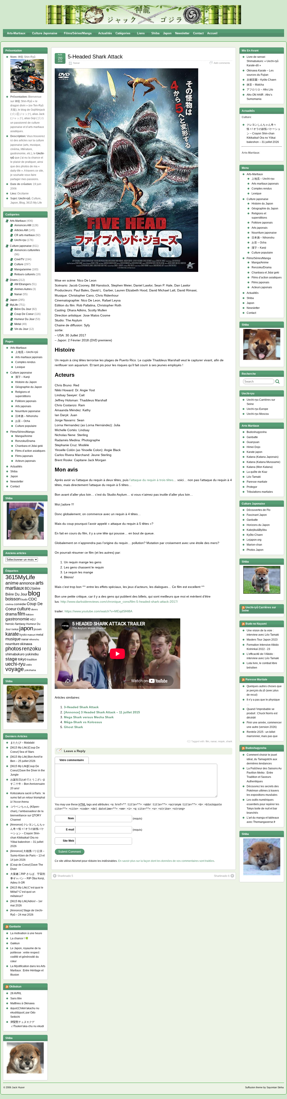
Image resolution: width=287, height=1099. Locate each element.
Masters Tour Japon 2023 (262, 639)
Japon (167, 33)
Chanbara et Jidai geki (29, 445)
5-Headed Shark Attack (95, 57)
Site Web (68, 840)
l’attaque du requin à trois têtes (151, 480)
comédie (20, 604)
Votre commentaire (71, 760)
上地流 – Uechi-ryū (26, 352)
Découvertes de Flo (258, 510)
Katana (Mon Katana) (260, 467)
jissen (37, 629)
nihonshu (34, 639)
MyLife (14, 304)
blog (34, 593)
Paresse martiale (257, 481)
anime (12, 582)
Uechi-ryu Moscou (258, 413)
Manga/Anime (23, 436)
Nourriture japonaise (27, 411)
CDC (32, 599)
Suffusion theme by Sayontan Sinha (264, 1087)
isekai (15, 629)
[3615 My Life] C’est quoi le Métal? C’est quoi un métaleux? (26, 892)
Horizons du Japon (258, 525)
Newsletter (182, 33)
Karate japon (254, 452)
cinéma (9, 604)
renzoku (31, 649)
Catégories (122, 33)
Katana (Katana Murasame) (263, 462)
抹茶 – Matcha (255, 84)
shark (229, 741)
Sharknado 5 (65, 875)
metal (39, 634)
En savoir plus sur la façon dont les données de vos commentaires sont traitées (166, 860)
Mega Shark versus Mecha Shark (89, 717)
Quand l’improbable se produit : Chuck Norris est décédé (262, 713)
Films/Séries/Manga (77, 33)
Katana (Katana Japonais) (262, 456)
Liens (141, 33)
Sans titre (16, 998)
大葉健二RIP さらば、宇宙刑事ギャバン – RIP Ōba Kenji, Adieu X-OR (27, 878)
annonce (27, 583)
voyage (14, 669)
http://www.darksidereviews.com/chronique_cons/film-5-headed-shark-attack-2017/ (119, 601)
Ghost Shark (73, 727)
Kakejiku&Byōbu (257, 529)
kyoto (23, 634)
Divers (14, 280)
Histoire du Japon (26, 382)
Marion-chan (254, 544)
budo (24, 599)
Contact (198, 33)
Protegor (252, 486)
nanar (214, 741)
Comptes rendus (25, 362)
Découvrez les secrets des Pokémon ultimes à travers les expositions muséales (263, 790)
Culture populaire (26, 426)
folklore (30, 614)
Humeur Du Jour (24, 319)
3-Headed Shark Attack (81, 707)
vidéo (29, 664)
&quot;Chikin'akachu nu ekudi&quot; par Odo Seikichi (24, 1012)
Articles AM (21, 230)
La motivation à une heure (26, 933)
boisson (13, 598)
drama (11, 614)
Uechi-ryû (24, 198)
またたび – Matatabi (22, 742)
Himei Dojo (253, 447)
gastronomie (17, 619)
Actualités (105, 33)
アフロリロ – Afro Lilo (260, 89)
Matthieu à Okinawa (22, 1003)
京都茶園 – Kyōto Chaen (261, 79)
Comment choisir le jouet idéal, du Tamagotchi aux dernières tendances (262, 759)
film (207, 741)
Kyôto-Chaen (255, 534)
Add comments (222, 63)
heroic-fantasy (15, 624)
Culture (18, 264)
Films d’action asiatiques (30, 450)
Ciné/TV (19, 259)
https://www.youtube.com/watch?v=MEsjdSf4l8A (98, 611)
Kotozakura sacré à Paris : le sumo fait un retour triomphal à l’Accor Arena (27, 797)
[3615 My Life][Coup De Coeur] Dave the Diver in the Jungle (27, 770)
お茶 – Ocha (22, 421)
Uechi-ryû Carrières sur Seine (259, 609)
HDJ (32, 619)
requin (221, 741)
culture (23, 608)
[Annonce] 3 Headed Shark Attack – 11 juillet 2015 (102, 712)
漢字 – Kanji (22, 377)
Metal (17, 324)
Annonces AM (22, 225)
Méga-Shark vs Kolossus (83, 722)
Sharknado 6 (222, 875)
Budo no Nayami (256, 623)
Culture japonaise (44, 33)
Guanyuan (253, 442)
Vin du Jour (21, 329)
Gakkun (15, 943)
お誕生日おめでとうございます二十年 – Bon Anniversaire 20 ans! (27, 784)
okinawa (26, 644)
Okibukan (15, 986)
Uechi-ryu (20, 240)
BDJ (28, 588)
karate (12, 634)
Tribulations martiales (260, 491)
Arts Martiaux (18, 220)
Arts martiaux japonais (28, 357)
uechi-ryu (15, 664)
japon (26, 628)
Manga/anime (22, 269)
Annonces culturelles (27, 250)
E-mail (70, 829)
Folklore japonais (25, 401)
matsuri (31, 634)
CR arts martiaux (24, 235)
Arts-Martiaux (16, 33)
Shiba (155, 33)
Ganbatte (15, 926)
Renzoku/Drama (25, 441)
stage (11, 658)
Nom (71, 818)
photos (13, 648)
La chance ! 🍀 (19, 938)
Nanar (76, 63)
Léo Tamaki (254, 476)
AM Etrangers (22, 284)
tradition (32, 659)
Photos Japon (255, 549)
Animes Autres (23, 289)
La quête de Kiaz (257, 471)
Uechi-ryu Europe (257, 409)
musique (13, 639)
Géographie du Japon (28, 387)
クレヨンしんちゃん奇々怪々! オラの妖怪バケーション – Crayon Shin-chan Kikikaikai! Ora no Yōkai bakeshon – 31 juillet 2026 (263, 133)
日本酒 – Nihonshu (26, 416)
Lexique (20, 367)
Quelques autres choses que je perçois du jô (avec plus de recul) (264, 690)
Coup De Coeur (24, 314)
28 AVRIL (16, 993)
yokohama (30, 670)
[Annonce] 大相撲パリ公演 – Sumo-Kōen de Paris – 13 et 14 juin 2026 (27, 855)
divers (34, 609)
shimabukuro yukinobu (22, 654)
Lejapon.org (254, 539)
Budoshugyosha (257, 432)
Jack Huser (18, 1087)
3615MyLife (20, 577)
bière (36, 588)
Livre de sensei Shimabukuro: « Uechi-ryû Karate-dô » (262, 61)
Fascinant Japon (257, 514)
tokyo (22, 659)
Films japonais (24, 456)
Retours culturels (24, 274)
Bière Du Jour (22, 309)
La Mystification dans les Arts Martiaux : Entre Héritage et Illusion (27, 970)
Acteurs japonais (25, 460)
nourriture (12, 644)
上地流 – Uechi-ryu (263, 178)
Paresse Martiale (256, 679)
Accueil (212, 33)
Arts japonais (23, 406)
